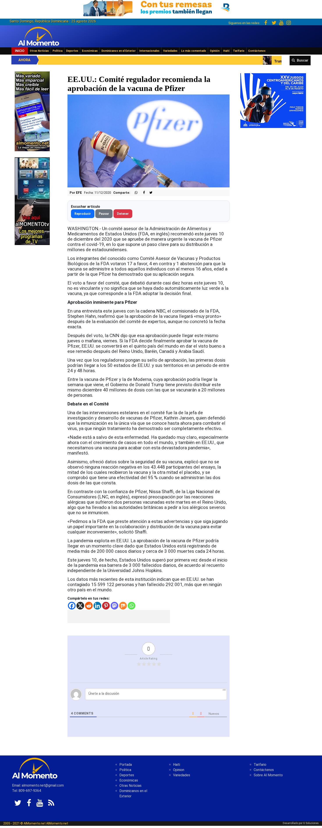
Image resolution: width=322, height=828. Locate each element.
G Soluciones (311, 823)
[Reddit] (89, 605)
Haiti (176, 764)
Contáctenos (256, 50)
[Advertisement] (118, 616)
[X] (80, 605)
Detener (123, 213)
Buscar (302, 60)
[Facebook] (72, 605)
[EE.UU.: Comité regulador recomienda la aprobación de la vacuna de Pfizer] (148, 141)
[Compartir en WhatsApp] (134, 192)
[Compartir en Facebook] (141, 192)
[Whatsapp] (131, 605)
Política (57, 50)
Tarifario (238, 50)
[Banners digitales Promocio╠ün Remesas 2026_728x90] (161, 7)
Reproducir (82, 213)
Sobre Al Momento (268, 775)
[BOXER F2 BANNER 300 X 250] (273, 100)
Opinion (178, 770)
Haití (226, 50)
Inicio (20, 51)
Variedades (170, 50)
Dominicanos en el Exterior (118, 50)
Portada (125, 764)
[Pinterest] (106, 605)
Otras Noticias (39, 50)
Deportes (72, 50)
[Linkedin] (97, 605)
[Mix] (123, 605)
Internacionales (149, 50)
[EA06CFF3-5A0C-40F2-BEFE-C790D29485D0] (32, 201)
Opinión (214, 50)
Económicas (90, 50)
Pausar (104, 213)
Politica (125, 770)
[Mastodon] (114, 605)
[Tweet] (149, 192)
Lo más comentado (193, 50)
